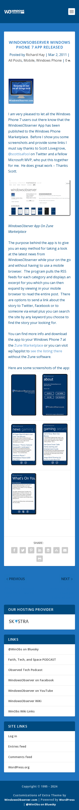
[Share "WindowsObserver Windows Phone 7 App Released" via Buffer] (48, 550)
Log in (12, 736)
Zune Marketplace (28, 345)
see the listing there (46, 351)
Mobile (29, 60)
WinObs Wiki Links (21, 711)
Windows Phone (49, 60)
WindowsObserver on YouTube (30, 691)
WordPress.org (18, 767)
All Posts (15, 60)
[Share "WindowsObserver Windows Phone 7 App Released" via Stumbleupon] (56, 550)
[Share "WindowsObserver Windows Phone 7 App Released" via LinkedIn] (39, 550)
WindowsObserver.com (20, 800)
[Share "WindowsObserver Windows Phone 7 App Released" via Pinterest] (31, 550)
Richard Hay (35, 54)
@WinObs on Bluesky (23, 649)
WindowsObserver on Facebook (31, 680)
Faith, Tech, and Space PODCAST (32, 660)
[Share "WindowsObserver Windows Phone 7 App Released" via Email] (65, 550)
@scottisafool (19, 154)
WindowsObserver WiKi (25, 701)
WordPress (67, 800)
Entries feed (17, 746)
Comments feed (20, 757)
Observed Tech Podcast (25, 670)
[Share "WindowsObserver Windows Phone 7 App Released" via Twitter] (23, 550)
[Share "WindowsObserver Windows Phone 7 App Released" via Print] (39, 558)
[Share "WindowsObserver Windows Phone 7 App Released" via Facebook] (14, 550)
